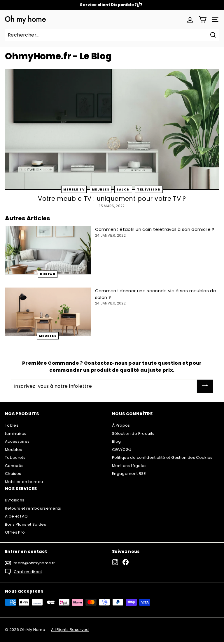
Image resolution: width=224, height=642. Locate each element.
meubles (101, 189)
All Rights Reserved (70, 629)
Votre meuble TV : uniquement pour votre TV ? (112, 198)
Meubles (13, 449)
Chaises (13, 473)
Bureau (47, 274)
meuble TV (74, 189)
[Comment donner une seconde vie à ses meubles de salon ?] (48, 312)
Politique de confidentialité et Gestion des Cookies (162, 457)
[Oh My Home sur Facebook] (126, 562)
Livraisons (14, 500)
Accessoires (17, 441)
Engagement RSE (129, 473)
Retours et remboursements (33, 508)
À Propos (121, 425)
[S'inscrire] (205, 386)
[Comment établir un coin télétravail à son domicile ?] (48, 250)
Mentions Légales (129, 465)
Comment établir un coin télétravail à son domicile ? (154, 229)
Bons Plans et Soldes (25, 524)
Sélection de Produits (133, 433)
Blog (116, 441)
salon (123, 189)
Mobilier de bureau (24, 481)
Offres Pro (15, 532)
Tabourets (15, 457)
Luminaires (16, 433)
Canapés (14, 465)
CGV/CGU (121, 449)
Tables (11, 425)
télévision (149, 189)
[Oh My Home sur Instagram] (115, 562)
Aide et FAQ (16, 516)
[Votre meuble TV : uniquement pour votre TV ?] (112, 129)
